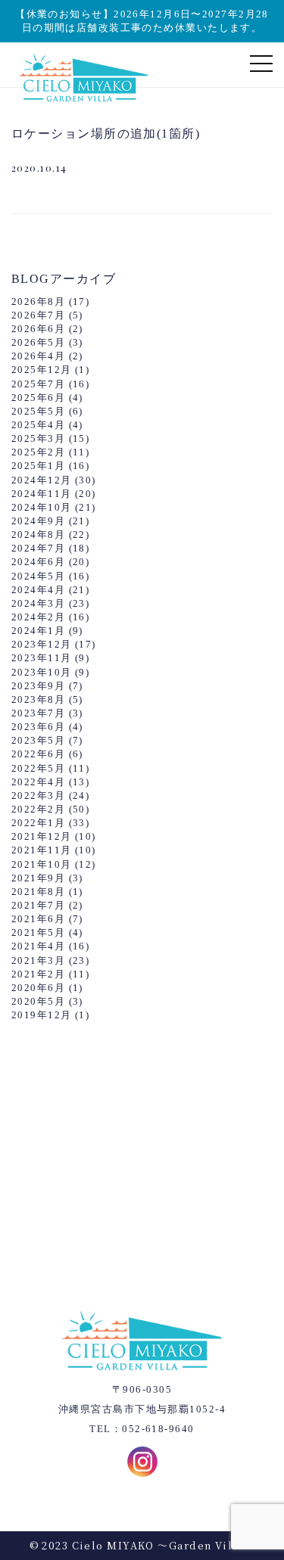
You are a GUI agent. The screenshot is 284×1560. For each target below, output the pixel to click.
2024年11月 (41, 493)
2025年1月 (38, 465)
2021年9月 (38, 878)
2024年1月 (38, 630)
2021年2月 (38, 974)
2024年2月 (38, 617)
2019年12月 (41, 1015)
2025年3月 (38, 438)
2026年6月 (38, 328)
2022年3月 (38, 795)
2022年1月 (38, 822)
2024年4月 (38, 589)
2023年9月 (38, 685)
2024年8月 (38, 534)
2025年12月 (41, 369)
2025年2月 (38, 452)
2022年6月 (38, 754)
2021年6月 (38, 919)
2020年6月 (38, 987)
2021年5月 (38, 932)
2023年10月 (41, 672)
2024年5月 (38, 576)
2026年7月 (38, 315)
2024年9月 (38, 521)
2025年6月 (38, 397)
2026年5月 (38, 342)
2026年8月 (38, 301)
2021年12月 (41, 836)
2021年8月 (38, 891)
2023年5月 (38, 740)
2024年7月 (38, 548)
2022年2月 (38, 809)
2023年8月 (38, 699)
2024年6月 (38, 561)
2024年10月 (41, 507)
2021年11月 (41, 850)
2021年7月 (38, 905)
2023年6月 (38, 726)
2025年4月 (38, 424)
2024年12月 (41, 480)
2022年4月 (38, 782)
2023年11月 (41, 657)
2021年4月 (38, 946)
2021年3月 (38, 960)
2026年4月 (38, 356)
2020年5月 (38, 1001)
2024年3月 (38, 603)
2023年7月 (38, 713)
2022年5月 (38, 768)
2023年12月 (41, 644)
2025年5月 (38, 411)
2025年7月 (38, 384)
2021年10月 (41, 864)
